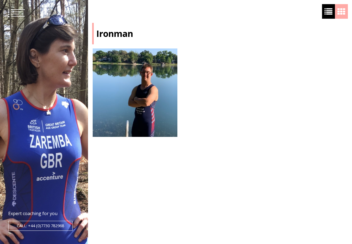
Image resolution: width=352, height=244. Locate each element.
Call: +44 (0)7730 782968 (40, 225)
